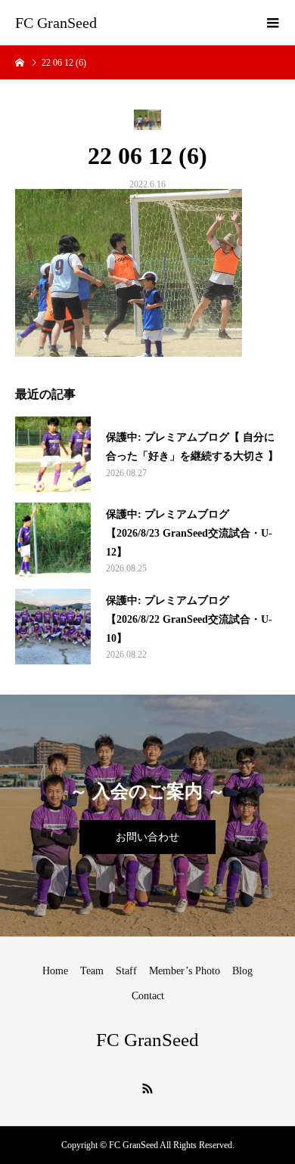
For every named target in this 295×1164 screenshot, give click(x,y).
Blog (242, 971)
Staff (126, 971)
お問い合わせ (147, 837)
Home (55, 971)
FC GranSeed (56, 22)
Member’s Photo (184, 971)
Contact (148, 995)
